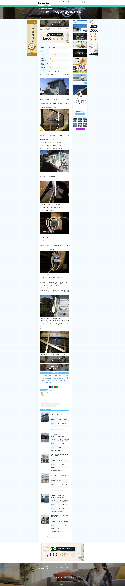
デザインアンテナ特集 (58, 576)
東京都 (67, 571)
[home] (47, 400)
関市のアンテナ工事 (57, 403)
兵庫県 (80, 571)
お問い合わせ (65, 582)
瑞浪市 (64, 380)
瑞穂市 (60, 375)
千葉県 (75, 571)
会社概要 (74, 582)
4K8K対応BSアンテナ (48, 406)
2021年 (42, 406)
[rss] (79, 112)
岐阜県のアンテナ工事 (50, 403)
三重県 (61, 571)
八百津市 (50, 382)
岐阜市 (43, 375)
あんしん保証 (62, 579)
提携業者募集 (70, 582)
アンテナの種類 (57, 574)
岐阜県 (59, 571)
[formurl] (81, 112)
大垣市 (50, 375)
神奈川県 (72, 571)
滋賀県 (56, 572)
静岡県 (64, 571)
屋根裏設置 (54, 406)
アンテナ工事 (43, 403)
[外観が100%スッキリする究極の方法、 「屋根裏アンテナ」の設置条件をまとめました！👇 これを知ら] (85, 120)
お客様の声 (62, 567)
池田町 (56, 377)
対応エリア (56, 569)
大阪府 (77, 571)
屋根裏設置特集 (77, 576)
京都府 (82, 571)
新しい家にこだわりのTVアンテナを (43, 566)
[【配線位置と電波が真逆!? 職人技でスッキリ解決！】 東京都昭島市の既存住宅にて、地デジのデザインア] (80, 125)
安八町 (46, 377)
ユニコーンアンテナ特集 (71, 576)
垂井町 (46, 378)
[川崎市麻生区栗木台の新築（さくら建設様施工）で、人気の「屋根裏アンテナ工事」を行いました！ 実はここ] (75, 125)
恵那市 (43, 382)
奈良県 (85, 571)
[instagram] (46, 400)
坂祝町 (54, 380)
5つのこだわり (57, 567)
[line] (57, 387)
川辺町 (43, 378)
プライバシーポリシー (58, 582)
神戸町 (66, 377)
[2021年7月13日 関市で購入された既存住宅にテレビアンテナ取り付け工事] (52, 387)
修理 (77, 577)
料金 (72, 567)
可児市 (60, 378)
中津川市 (46, 382)
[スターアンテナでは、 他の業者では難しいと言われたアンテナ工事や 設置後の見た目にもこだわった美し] (75, 120)
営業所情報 (79, 582)
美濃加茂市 (44, 380)
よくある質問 (73, 579)
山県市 (63, 375)
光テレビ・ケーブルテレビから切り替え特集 (70, 577)
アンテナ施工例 (67, 567)
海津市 (66, 375)
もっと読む (55, 536)
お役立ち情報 (67, 579)
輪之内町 (53, 378)
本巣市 (56, 375)
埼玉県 (69, 571)
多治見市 (57, 380)
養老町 (49, 378)
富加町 (51, 380)
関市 (63, 378)
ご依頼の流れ (57, 579)
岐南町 (43, 377)
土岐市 (61, 380)
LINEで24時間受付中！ (64, 564)
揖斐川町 (53, 377)
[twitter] (50, 387)
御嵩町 (48, 380)
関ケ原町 (57, 378)
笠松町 (60, 377)
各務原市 (46, 375)
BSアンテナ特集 (64, 576)
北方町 (63, 377)
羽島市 (53, 375)
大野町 (49, 377)
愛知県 (56, 571)
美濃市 (66, 378)
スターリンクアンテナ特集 (59, 577)
